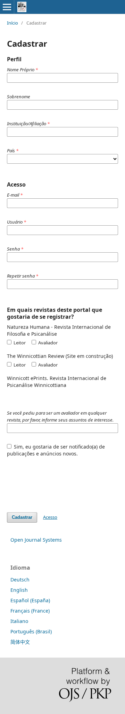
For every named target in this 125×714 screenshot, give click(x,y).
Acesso (50, 517)
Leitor (19, 343)
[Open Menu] (7, 7)
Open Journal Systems (36, 539)
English (19, 590)
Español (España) (30, 600)
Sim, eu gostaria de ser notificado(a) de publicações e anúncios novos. (56, 450)
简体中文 (20, 642)
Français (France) (30, 610)
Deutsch (20, 579)
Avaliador (47, 343)
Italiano (19, 621)
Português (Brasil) (31, 631)
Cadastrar (22, 517)
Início (12, 23)
